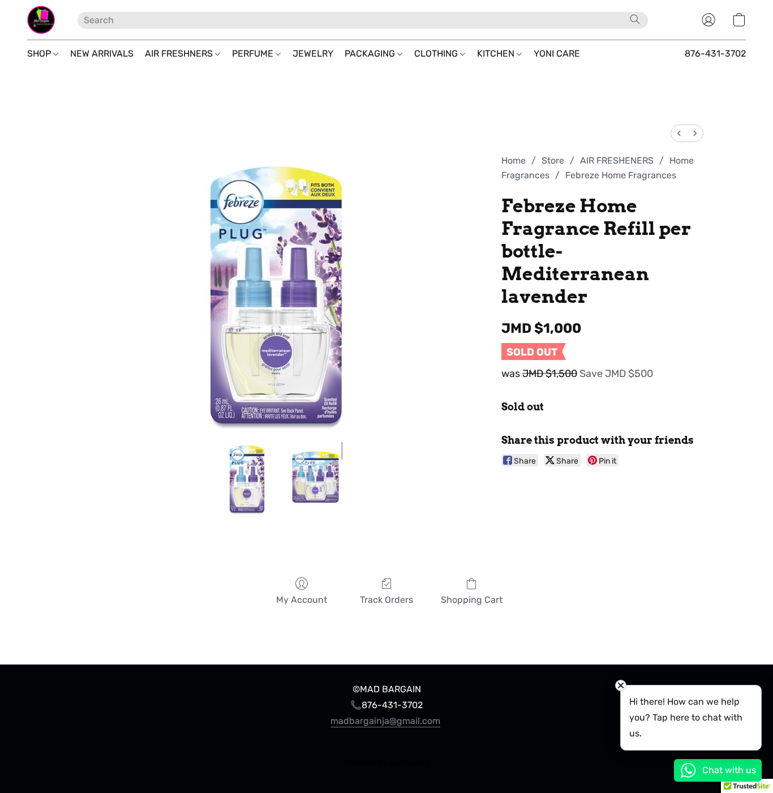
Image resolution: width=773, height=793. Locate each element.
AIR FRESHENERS (617, 160)
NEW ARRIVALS (102, 53)
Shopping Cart (472, 599)
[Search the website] (634, 19)
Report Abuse (386, 743)
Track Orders (386, 599)
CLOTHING (437, 53)
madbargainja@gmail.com (385, 720)
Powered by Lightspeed (387, 763)
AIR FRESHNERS (180, 53)
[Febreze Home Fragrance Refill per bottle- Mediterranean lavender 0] (247, 479)
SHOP (40, 53)
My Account (301, 599)
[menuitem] (679, 133)
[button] (41, 20)
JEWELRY (313, 53)
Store (553, 160)
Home (513, 160)
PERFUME (254, 53)
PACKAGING (371, 53)
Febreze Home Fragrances (620, 175)
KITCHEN (497, 53)
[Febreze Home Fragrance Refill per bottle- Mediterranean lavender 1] (316, 479)
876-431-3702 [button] (715, 53)
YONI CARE (557, 53)
